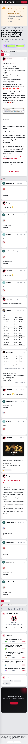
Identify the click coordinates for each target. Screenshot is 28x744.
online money (6, 683)
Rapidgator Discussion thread (13, 639)
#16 (24, 476)
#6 (24, 251)
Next (8, 54)
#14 (24, 421)
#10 (24, 310)
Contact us (14, 703)
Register (24, 2)
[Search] (13, 2)
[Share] (25, 59)
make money (17, 680)
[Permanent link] (10, 483)
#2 (24, 183)
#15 (24, 437)
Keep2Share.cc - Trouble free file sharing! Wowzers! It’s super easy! (14, 661)
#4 (24, 214)
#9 (24, 299)
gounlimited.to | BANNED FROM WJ (15, 668)
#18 (24, 542)
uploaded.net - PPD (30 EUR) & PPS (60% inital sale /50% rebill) (14, 645)
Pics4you (6, 39)
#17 (24, 522)
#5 (24, 234)
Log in (18, 2)
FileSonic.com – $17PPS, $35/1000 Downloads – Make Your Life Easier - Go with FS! (15, 654)
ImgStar (13, 63)
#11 (24, 352)
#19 (24, 562)
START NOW (14, 172)
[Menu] (2, 2)
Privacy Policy (13, 158)
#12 (24, 389)
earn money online (7, 680)
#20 (24, 581)
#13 (24, 401)
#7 (24, 270)
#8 (24, 282)
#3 (24, 203)
